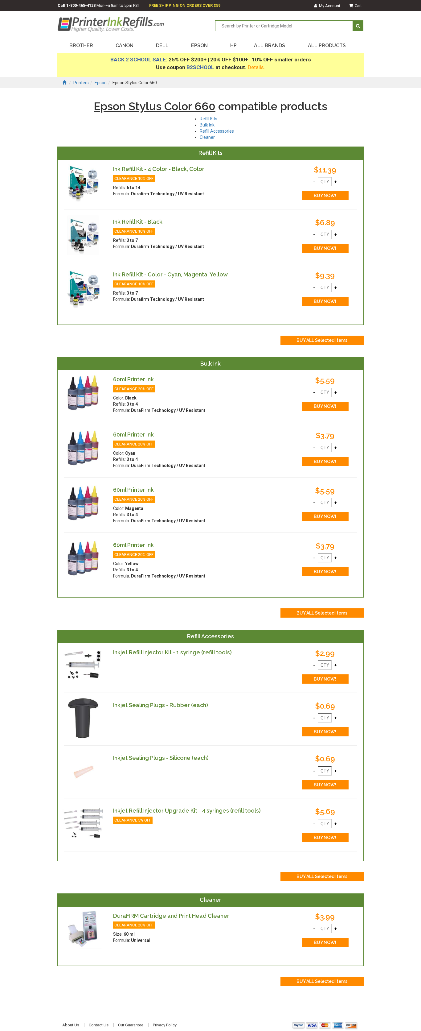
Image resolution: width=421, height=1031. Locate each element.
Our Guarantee (130, 1025)
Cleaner (207, 137)
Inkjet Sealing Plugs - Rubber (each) (160, 705)
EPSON (199, 45)
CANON (124, 45)
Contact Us (98, 1025)
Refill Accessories (217, 131)
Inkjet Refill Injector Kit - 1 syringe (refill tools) (172, 652)
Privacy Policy (165, 1025)
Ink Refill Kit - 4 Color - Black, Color (158, 169)
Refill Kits (208, 118)
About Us (70, 1025)
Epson (101, 82)
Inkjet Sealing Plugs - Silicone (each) (161, 758)
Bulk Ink (207, 124)
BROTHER (81, 45)
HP (233, 45)
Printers (81, 82)
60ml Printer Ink (133, 379)
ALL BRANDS (269, 45)
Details (256, 67)
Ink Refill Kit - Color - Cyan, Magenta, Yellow (170, 274)
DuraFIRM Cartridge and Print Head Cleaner (171, 916)
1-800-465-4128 (81, 5)
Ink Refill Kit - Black (137, 221)
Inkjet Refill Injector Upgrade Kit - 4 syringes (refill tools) (187, 810)
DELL (162, 45)
